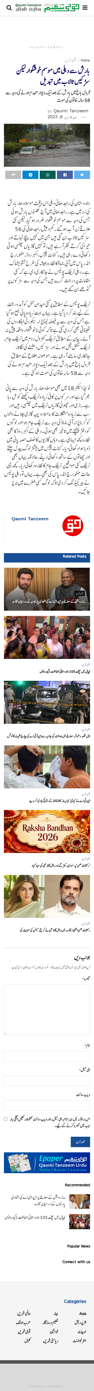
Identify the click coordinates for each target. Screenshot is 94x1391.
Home (85, 60)
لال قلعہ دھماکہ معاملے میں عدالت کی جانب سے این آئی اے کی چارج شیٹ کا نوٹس (48, 736)
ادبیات (82, 1331)
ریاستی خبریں (50, 1341)
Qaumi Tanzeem (71, 110)
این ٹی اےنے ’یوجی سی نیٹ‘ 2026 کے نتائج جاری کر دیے (59, 800)
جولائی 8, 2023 (62, 116)
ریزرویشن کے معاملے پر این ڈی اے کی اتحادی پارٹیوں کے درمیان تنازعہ (48, 601)
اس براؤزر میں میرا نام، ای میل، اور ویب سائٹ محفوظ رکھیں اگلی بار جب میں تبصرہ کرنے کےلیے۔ (50, 1122)
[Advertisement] (47, 27)
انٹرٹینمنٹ (79, 1341)
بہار (56, 1313)
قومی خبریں (70, 60)
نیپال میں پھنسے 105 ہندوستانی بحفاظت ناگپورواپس (65, 671)
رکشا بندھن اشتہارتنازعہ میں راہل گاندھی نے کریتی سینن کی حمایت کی (55, 930)
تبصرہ (86, 978)
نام (87, 1045)
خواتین (54, 1331)
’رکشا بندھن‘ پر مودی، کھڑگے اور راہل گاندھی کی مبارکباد (61, 865)
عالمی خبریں (24, 1313)
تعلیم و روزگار (50, 1322)
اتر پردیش (80, 1322)
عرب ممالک (23, 1322)
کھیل (28, 1341)
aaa (82, 1313)
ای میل (84, 1070)
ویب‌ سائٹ (83, 1094)
